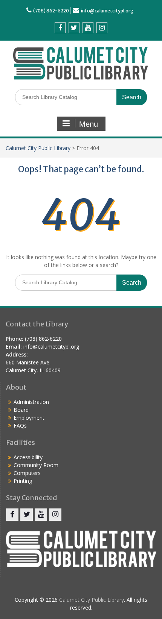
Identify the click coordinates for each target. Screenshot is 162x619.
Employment (29, 417)
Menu (88, 124)
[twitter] (74, 27)
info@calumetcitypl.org (107, 11)
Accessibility (28, 457)
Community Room (36, 465)
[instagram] (101, 27)
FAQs (20, 425)
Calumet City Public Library (38, 148)
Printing (23, 480)
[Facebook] (60, 27)
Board (21, 409)
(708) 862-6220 (51, 11)
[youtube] (88, 27)
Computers (27, 472)
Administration (31, 401)
